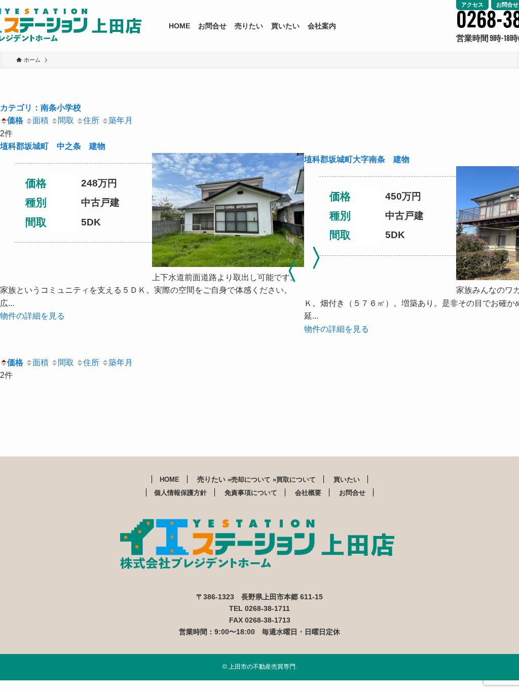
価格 (15, 120)
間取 (66, 120)
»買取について (294, 479)
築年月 (120, 120)
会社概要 (308, 492)
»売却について (250, 479)
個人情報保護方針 (180, 492)
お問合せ (352, 492)
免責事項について (251, 492)
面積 (40, 120)
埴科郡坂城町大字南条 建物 (357, 159)
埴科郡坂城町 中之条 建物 (52, 146)
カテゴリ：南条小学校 (40, 107)
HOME (169, 479)
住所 (91, 120)
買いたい (346, 479)
